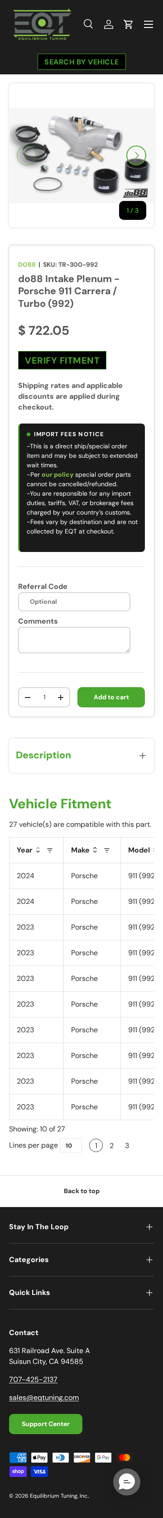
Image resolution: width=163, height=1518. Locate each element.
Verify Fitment (62, 360)
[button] (129, 24)
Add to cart (111, 697)
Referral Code (42, 586)
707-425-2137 (33, 1379)
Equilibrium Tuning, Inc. (59, 1496)
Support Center (46, 1424)
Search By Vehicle (81, 61)
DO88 (27, 264)
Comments (38, 621)
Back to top (82, 1191)
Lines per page (33, 1145)
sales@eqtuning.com (44, 1397)
